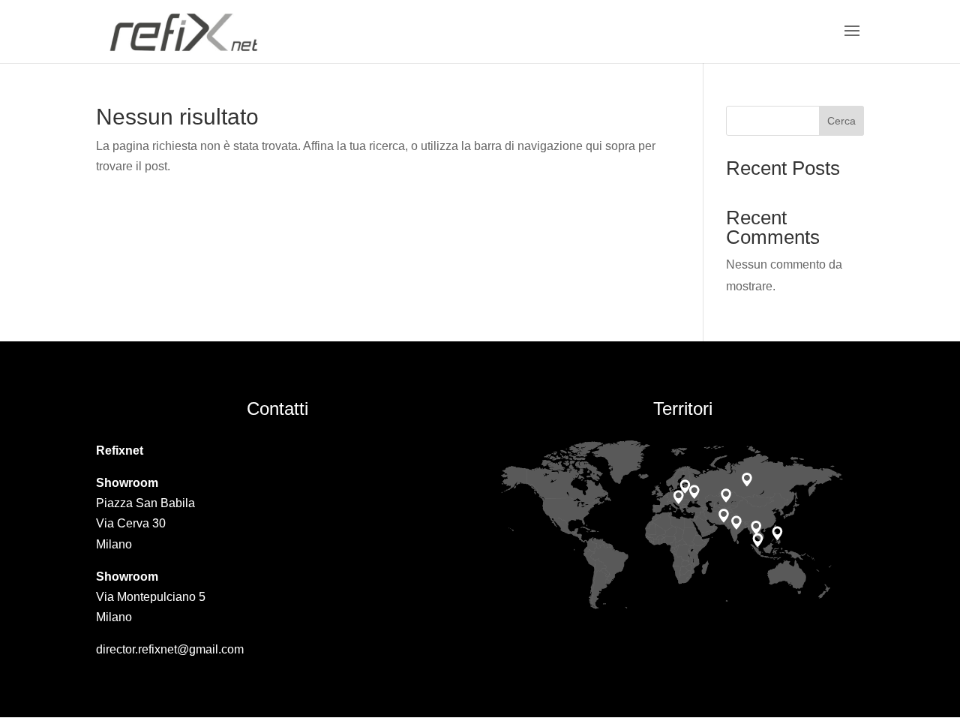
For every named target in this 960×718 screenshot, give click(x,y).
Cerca (841, 121)
